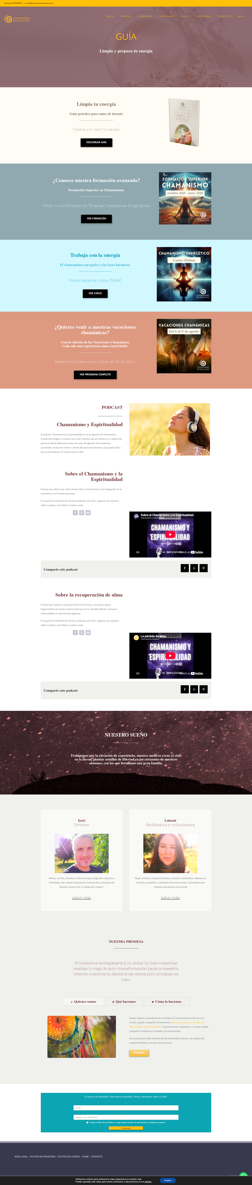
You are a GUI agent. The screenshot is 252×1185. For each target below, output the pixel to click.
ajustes (148, 1181)
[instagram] (81, 512)
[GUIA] (185, 97)
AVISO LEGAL (21, 1156)
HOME (85, 1156)
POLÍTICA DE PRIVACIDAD (42, 1156)
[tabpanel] (126, 1036)
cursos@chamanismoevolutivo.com (39, 3)
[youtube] (88, 512)
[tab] (83, 1001)
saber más (81, 898)
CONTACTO (96, 1156)
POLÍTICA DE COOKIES (69, 1156)
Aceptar (168, 1180)
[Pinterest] (203, 568)
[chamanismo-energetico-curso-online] (184, 248)
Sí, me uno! (126, 1128)
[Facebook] (185, 568)
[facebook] (75, 512)
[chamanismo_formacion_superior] (185, 173)
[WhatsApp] (194, 568)
